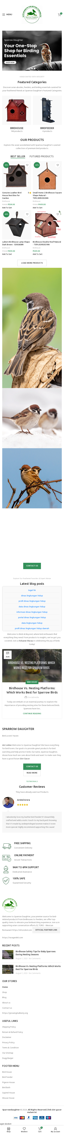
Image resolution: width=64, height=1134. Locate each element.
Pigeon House (8, 1082)
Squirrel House (8, 1092)
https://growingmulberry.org (15, 1013)
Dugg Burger (7, 1058)
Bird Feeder (7, 1077)
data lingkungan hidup (32, 623)
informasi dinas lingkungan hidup (32, 612)
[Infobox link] (32, 846)
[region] (32, 51)
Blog (4, 997)
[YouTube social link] (31, 2)
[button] (32, 51)
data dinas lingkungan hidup (32, 606)
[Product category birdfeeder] (47, 115)
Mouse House (8, 1098)
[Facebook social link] (27, 2)
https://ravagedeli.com (12, 937)
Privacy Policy (8, 1042)
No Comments (34, 958)
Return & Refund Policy (12, 1032)
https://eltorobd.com (22, 930)
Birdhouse (6, 201)
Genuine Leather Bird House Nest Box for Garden (11, 195)
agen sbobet (5, 1124)
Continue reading (32, 714)
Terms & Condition (10, 1047)
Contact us (7, 1008)
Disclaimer (6, 1037)
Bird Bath (6, 1087)
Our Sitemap (7, 1053)
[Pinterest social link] (36, 2)
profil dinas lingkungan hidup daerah (32, 628)
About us (6, 1002)
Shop (4, 992)
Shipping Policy (9, 1027)
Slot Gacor (25, 759)
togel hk (32, 590)
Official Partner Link (46, 930)
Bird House (32, 682)
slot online (7, 745)
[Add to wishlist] (27, 165)
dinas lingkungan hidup (32, 595)
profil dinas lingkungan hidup (32, 601)
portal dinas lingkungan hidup (32, 617)
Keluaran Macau (26, 641)
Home (5, 987)
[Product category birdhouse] (16, 115)
